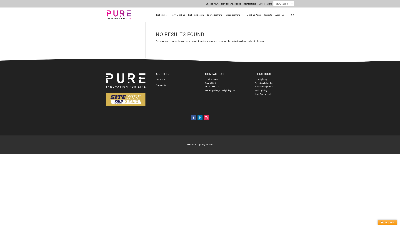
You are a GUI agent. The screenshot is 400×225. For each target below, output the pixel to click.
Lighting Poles (254, 15)
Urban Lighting (233, 15)
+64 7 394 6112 (212, 86)
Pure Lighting (261, 79)
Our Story (160, 79)
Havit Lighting (178, 15)
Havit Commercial (263, 94)
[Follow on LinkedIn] (200, 117)
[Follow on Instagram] (206, 117)
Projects (268, 15)
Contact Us (161, 85)
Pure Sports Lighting (264, 83)
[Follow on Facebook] (193, 117)
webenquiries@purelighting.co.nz (221, 90)
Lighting (160, 15)
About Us (279, 15)
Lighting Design (196, 15)
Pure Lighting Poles (264, 86)
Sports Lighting (214, 15)
